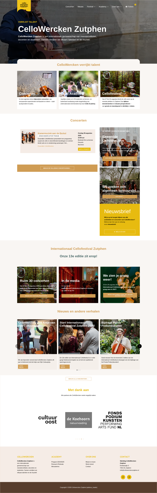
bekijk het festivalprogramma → (37, 296)
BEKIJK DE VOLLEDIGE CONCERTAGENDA (57, 168)
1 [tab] (76, 439)
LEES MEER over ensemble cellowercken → (119, 158)
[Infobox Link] (37, 89)
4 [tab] (81, 439)
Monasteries (55, 466)
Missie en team (90, 462)
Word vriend (89, 464)
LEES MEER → (119, 196)
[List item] (123, 477)
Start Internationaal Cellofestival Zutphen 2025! (77, 324)
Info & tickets (84, 149)
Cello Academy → (74, 93)
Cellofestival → (114, 93)
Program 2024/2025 (57, 462)
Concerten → (29, 93)
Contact (88, 466)
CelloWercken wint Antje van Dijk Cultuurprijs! (36, 324)
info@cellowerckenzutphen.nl (129, 470)
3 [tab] (79, 439)
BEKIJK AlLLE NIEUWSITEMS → (78, 379)
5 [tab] (83, 439)
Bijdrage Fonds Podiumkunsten (111, 324)
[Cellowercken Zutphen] (24, 6)
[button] (94, 6)
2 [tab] (78, 439)
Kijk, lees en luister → (78, 296)
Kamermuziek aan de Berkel (52, 133)
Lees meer (21, 366)
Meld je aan (120, 232)
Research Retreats (57, 464)
